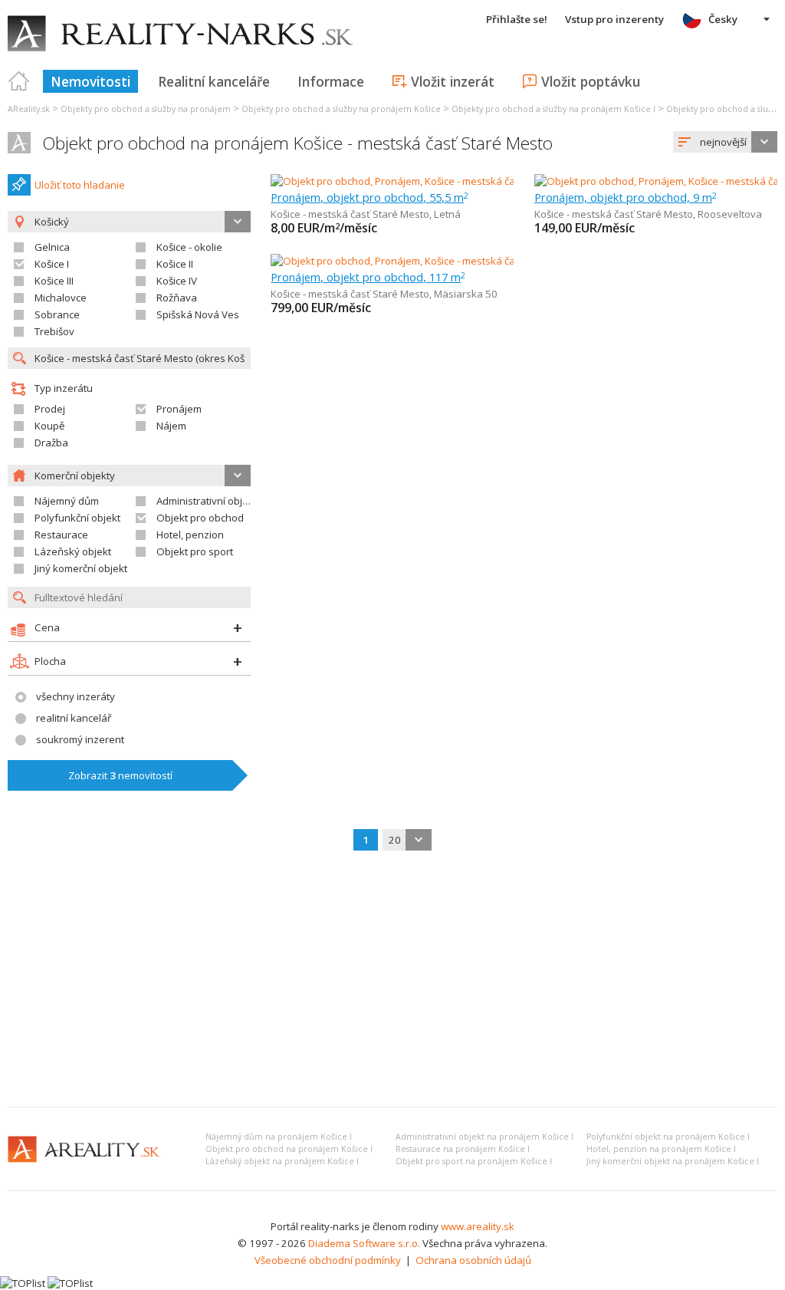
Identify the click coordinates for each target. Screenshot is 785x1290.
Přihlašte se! (516, 19)
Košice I (51, 264)
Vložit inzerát (452, 81)
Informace (330, 81)
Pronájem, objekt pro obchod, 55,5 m (369, 197)
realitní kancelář (73, 718)
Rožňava (176, 297)
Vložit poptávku (590, 81)
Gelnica (52, 247)
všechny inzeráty (75, 696)
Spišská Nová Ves (197, 314)
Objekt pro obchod (200, 518)
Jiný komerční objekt (80, 568)
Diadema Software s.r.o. (364, 1243)
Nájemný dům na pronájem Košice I (278, 1136)
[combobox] (725, 142)
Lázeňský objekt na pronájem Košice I (282, 1161)
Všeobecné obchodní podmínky (328, 1260)
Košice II (174, 264)
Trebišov (54, 331)
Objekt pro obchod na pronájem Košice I (289, 1149)
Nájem (171, 426)
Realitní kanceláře (214, 81)
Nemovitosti (90, 81)
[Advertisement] (392, 980)
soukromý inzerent (80, 739)
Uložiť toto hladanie (79, 185)
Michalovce (60, 297)
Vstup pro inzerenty (614, 19)
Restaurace (61, 534)
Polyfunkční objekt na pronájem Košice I (668, 1136)
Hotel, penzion (190, 534)
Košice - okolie (189, 247)
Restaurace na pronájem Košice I (463, 1149)
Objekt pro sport (194, 551)
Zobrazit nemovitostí (120, 775)
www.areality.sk (477, 1226)
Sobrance (57, 314)
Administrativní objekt (206, 501)
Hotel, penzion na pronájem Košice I (661, 1149)
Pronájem (179, 409)
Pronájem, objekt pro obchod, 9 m (625, 197)
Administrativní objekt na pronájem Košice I (484, 1136)
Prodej (49, 409)
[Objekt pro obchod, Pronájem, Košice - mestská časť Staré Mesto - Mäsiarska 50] (456, 261)
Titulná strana (19, 81)
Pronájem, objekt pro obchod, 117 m (368, 277)
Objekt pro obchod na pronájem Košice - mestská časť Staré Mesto (297, 143)
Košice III (54, 281)
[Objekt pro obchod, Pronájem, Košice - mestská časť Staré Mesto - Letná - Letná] (455, 181)
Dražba (51, 442)
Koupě (49, 426)
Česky (722, 19)
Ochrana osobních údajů (473, 1260)
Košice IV (176, 281)
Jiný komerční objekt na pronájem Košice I (672, 1161)
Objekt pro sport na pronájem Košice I (474, 1161)
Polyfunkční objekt (77, 518)
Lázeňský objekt (72, 551)
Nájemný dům (66, 501)
